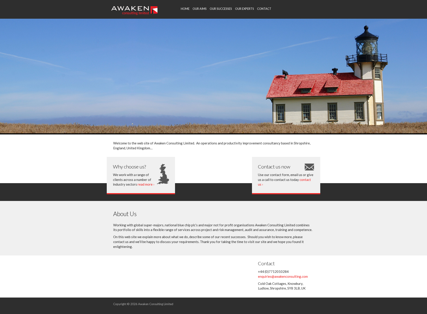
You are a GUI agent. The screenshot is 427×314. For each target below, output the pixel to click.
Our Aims (200, 8)
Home (185, 8)
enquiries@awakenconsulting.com (283, 276)
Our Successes (221, 8)
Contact (264, 8)
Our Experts (244, 8)
